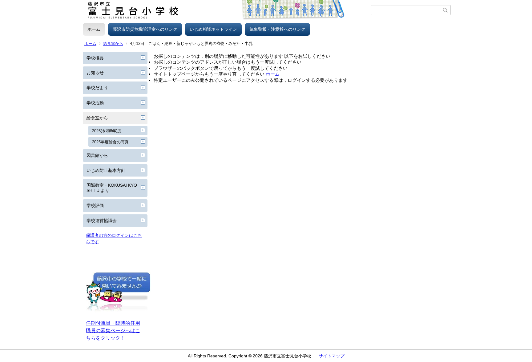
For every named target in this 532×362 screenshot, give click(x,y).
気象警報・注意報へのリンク (277, 29)
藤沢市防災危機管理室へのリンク (145, 29)
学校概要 (95, 57)
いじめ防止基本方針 (106, 170)
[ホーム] (227, 10)
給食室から (113, 43)
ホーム (93, 29)
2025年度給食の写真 (110, 142)
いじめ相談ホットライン (213, 29)
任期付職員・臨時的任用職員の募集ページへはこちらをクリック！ (113, 330)
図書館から (97, 155)
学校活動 (95, 102)
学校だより (97, 87)
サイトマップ (332, 355)
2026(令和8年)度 (106, 131)
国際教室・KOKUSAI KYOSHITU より (112, 188)
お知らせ (95, 72)
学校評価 (95, 205)
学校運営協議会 (102, 220)
